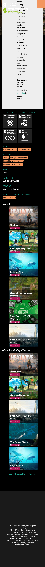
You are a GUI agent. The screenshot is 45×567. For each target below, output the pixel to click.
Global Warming (24, 149)
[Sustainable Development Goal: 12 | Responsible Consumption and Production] (10, 136)
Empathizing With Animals (13, 161)
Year (5, 169)
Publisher (8, 178)
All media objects (24, 474)
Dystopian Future (10, 149)
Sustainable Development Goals (19, 112)
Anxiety (6, 158)
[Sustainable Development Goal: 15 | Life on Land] (25, 136)
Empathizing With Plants (12, 164)
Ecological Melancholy (18, 158)
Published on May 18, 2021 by (17, 195)
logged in (21, 93)
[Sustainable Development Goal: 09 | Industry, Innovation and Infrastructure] (25, 121)
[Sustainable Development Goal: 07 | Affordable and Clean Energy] (10, 121)
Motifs (6, 146)
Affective (7, 154)
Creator (7, 186)
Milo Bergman (9, 197)
